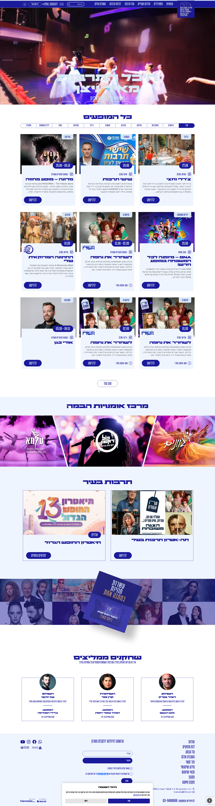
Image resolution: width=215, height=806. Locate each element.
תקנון (192, 777)
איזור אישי (25, 4)
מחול (60, 125)
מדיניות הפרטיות (103, 774)
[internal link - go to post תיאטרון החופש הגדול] (64, 512)
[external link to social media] (40, 742)
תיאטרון (171, 125)
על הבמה (190, 752)
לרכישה (151, 200)
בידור (92, 125)
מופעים (169, 4)
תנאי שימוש (188, 772)
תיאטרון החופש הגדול (73, 543)
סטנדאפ (76, 125)
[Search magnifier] (69, 4)
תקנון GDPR (188, 782)
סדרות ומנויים (144, 4)
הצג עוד (107, 383)
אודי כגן (63, 342)
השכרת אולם (100, 4)
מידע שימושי (188, 767)
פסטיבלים (158, 4)
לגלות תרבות (115, 4)
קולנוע (123, 125)
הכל (186, 125)
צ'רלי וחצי (178, 179)
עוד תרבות (129, 4)
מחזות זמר (155, 125)
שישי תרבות (117, 179)
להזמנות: (49, 4)
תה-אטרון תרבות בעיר (160, 540)
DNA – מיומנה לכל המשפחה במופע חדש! (169, 261)
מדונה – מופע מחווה (49, 179)
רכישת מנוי (34, 4)
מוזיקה (139, 125)
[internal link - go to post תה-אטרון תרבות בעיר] (152, 512)
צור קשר (190, 762)
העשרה (107, 125)
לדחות (86, 801)
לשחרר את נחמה (111, 257)
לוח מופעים (189, 747)
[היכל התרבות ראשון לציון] (186, 9)
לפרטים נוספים (38, 555)
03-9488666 (170, 801)
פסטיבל (28, 125)
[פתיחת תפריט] (61, 4)
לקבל (129, 801)
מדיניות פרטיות (137, 795)
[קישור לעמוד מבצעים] (107, 609)
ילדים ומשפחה (44, 125)
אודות (191, 742)
